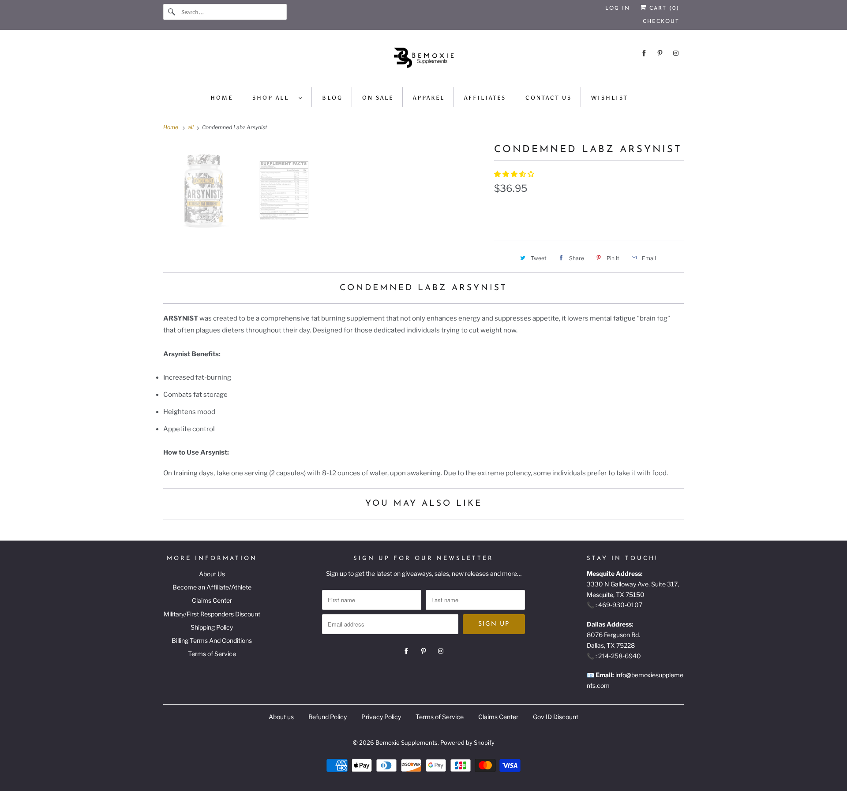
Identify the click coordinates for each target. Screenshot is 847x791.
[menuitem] (278, 97)
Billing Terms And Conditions (212, 640)
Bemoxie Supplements (406, 742)
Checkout (661, 21)
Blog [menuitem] (332, 97)
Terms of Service (212, 653)
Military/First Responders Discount (212, 614)
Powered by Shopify (467, 742)
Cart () (663, 8)
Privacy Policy (381, 716)
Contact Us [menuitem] (548, 97)
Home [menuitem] (221, 97)
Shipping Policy (212, 627)
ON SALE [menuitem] (378, 97)
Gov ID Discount (555, 716)
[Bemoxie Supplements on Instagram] (676, 53)
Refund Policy (327, 716)
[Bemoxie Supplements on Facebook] (644, 53)
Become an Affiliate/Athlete (211, 587)
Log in (617, 8)
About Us (212, 574)
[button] (515, 174)
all (191, 127)
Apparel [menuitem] (429, 97)
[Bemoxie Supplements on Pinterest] (660, 53)
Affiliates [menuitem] (485, 97)
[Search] (172, 12)
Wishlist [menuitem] (609, 97)
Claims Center (212, 600)
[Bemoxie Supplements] (423, 60)
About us (281, 716)
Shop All (273, 97)
